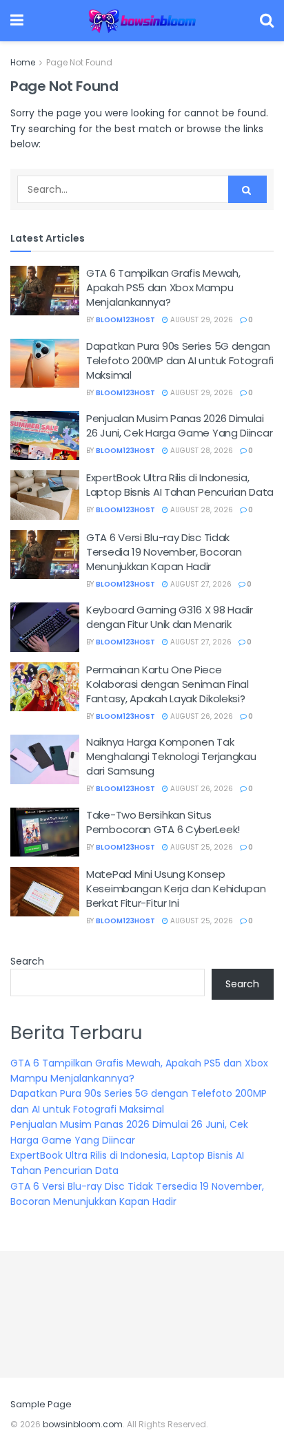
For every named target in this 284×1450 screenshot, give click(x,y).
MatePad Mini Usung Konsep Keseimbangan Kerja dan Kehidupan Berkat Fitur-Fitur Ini (175, 888)
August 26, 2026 (200, 716)
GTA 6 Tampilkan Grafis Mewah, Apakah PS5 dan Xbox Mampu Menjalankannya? (163, 287)
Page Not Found (79, 62)
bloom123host (125, 320)
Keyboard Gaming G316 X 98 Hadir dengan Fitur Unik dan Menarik (169, 616)
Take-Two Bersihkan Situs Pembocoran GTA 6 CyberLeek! (163, 822)
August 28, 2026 (200, 450)
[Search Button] (247, 189)
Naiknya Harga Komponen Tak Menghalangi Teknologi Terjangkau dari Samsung (171, 756)
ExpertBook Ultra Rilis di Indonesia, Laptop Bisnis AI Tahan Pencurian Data (180, 484)
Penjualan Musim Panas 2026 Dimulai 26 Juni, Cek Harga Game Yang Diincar (179, 425)
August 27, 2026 (200, 584)
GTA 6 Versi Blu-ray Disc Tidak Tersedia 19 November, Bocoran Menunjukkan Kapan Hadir (163, 552)
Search (27, 961)
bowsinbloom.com (83, 1424)
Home (22, 62)
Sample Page (41, 1404)
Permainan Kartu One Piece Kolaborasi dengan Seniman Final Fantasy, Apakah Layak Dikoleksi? (167, 684)
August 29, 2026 (200, 320)
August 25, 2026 (200, 847)
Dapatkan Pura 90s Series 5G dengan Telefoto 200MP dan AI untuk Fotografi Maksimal (180, 360)
